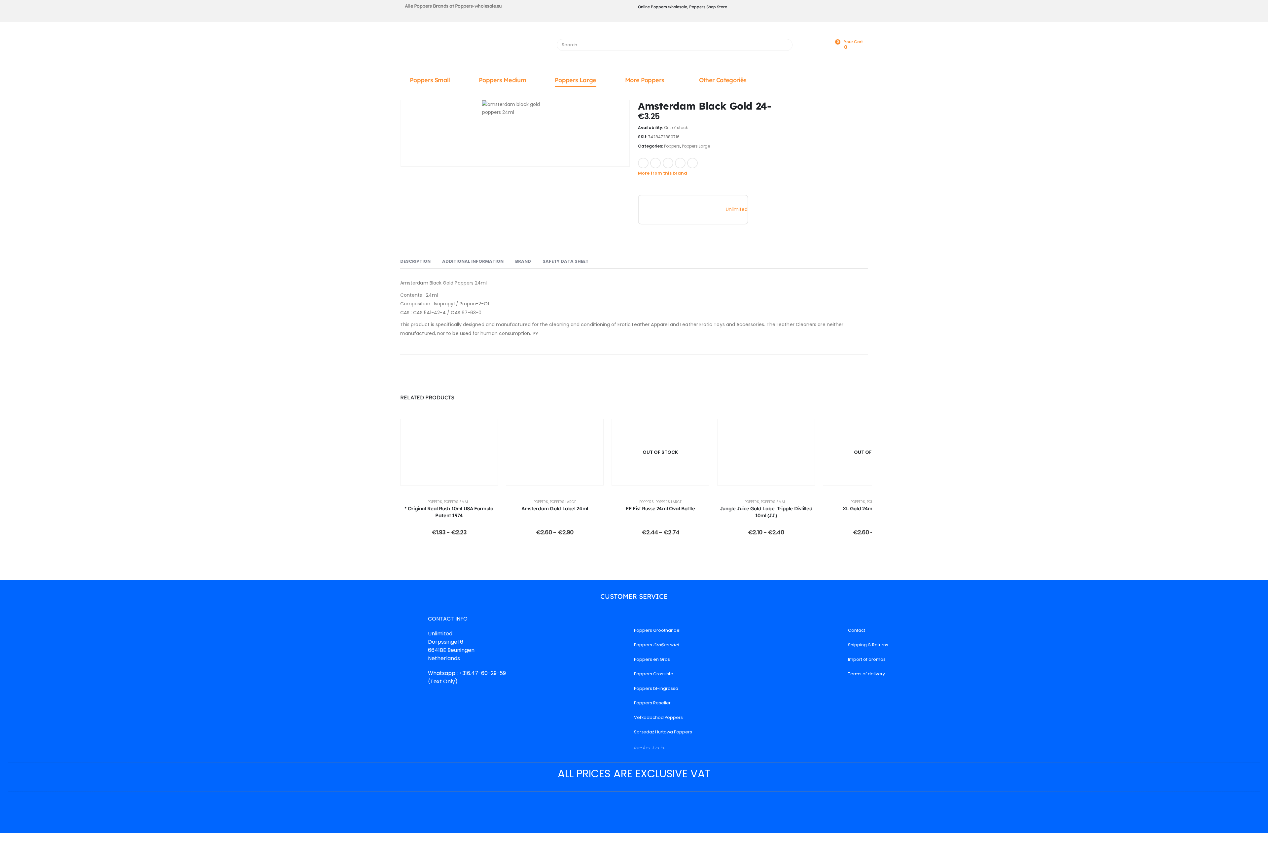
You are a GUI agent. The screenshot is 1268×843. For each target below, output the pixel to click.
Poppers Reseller (652, 703)
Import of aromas (867, 659)
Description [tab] (415, 261)
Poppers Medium (502, 80)
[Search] (784, 45)
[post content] (449, 452)
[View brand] (660, 209)
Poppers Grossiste (653, 674)
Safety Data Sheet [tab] (565, 261)
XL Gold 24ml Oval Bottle (872, 508)
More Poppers (644, 80)
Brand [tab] (523, 261)
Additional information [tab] (473, 261)
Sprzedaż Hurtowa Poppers (663, 732)
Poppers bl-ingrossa (656, 688)
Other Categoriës (723, 80)
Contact (856, 630)
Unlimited (737, 209)
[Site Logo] (474, 46)
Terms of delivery (866, 674)
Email (692, 163)
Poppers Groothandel (657, 630)
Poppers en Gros (652, 659)
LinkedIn (668, 163)
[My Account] (805, 45)
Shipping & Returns (868, 645)
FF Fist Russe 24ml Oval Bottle (660, 508)
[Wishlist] (820, 45)
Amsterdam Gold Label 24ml (554, 508)
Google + (680, 163)
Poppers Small (430, 80)
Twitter (655, 163)
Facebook (643, 163)
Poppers (672, 146)
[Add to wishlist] (707, 162)
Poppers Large (575, 80)
